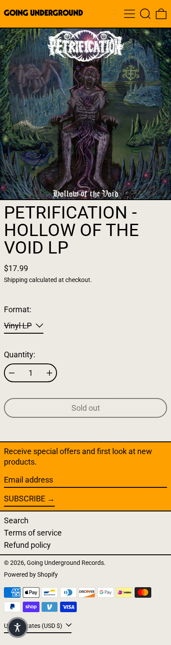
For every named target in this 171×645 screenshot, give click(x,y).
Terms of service (33, 532)
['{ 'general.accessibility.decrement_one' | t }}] (12, 373)
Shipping (16, 280)
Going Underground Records (65, 563)
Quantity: (19, 354)
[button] (145, 14)
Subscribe (24, 498)
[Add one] (49, 373)
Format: (17, 309)
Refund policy (27, 545)
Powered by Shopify (31, 574)
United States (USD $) (34, 626)
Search (16, 520)
